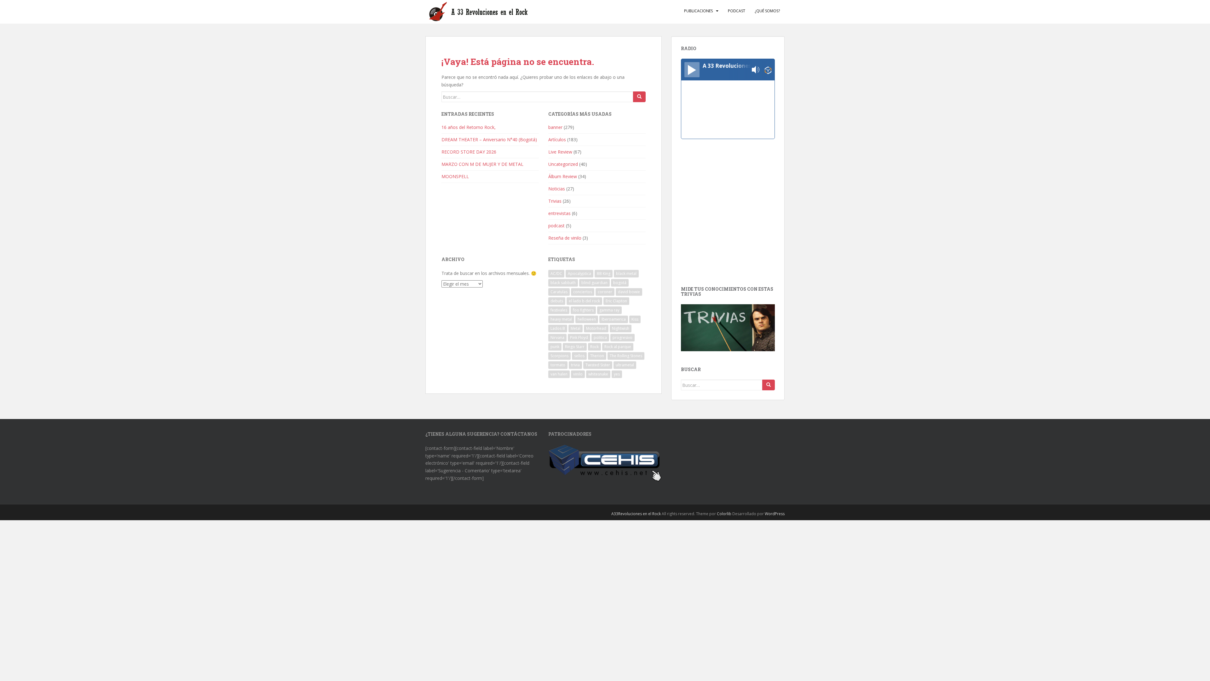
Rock (594, 346)
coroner (605, 291)
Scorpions (559, 355)
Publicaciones (698, 11)
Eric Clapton (616, 301)
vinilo (578, 374)
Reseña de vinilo (564, 238)
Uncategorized (563, 164)
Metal (575, 328)
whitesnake (598, 374)
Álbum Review (562, 176)
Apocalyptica (579, 273)
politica (600, 337)
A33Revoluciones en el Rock (636, 513)
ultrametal (625, 365)
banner (555, 127)
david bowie (629, 291)
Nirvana (557, 337)
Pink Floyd (579, 337)
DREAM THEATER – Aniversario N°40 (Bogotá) (489, 140)
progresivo (622, 337)
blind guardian (594, 282)
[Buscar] (639, 96)
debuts (556, 301)
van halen (559, 374)
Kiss (634, 319)
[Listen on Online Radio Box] (768, 70)
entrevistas (559, 213)
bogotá (619, 282)
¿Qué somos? (767, 11)
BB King (603, 273)
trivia (575, 365)
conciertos (582, 291)
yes (617, 374)
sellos (579, 355)
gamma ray (609, 310)
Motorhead (596, 328)
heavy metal (561, 319)
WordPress (775, 513)
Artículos (557, 140)
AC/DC (556, 273)
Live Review (560, 152)
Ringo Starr (575, 346)
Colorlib (724, 513)
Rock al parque (617, 346)
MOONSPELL (455, 176)
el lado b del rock (584, 301)
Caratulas (559, 291)
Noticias (556, 189)
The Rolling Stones (626, 355)
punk (554, 346)
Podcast (736, 11)
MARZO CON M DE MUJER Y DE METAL (482, 164)
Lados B (557, 328)
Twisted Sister (597, 365)
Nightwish (620, 328)
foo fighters (583, 310)
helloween (587, 319)
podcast (556, 226)
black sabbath (563, 282)
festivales (558, 310)
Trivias (555, 201)
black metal (626, 273)
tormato (557, 365)
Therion (597, 355)
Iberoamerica (614, 319)
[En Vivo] (692, 69)
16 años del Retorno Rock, (469, 127)
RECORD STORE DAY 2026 (468, 152)
